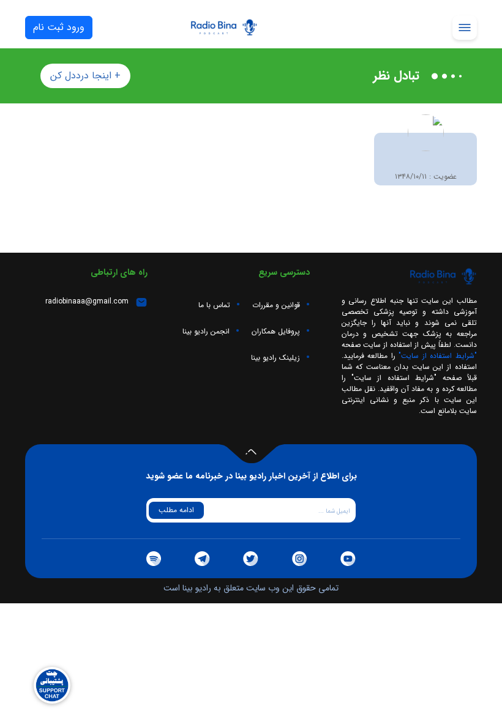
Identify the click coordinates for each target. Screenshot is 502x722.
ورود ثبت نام (58, 27)
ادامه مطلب (176, 510)
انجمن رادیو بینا (206, 331)
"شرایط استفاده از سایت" (436, 356)
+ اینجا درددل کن (85, 75)
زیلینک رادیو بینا (275, 357)
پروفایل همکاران (276, 331)
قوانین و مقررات (276, 305)
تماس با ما (214, 305)
